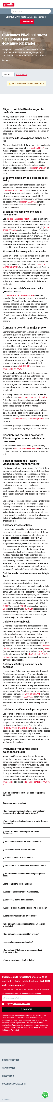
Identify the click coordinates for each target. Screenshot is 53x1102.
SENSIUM (13, 230)
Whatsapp (7, 782)
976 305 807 (24, 366)
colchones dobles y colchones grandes (27, 418)
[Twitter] (21, 1039)
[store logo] (8, 4)
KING (47, 648)
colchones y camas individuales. (33, 397)
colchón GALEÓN (39, 168)
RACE (40, 651)
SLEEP (46, 227)
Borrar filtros (21, 74)
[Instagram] (32, 1039)
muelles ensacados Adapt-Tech (20, 219)
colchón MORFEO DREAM (14, 190)
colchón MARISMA (28, 202)
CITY (5, 609)
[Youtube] (26, 1039)
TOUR (5, 230)
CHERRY (7, 728)
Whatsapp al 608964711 (13, 369)
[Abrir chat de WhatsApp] (45, 1095)
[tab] (26, 794)
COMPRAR (27, 21)
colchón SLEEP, (37, 148)
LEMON (29, 728)
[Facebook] (15, 1039)
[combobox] (31, 11)
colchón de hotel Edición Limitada (19, 295)
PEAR (14, 728)
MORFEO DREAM (32, 694)
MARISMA (28, 697)
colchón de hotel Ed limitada (26, 448)
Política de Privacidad (21, 1004)
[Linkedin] (37, 1039)
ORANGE (21, 728)
